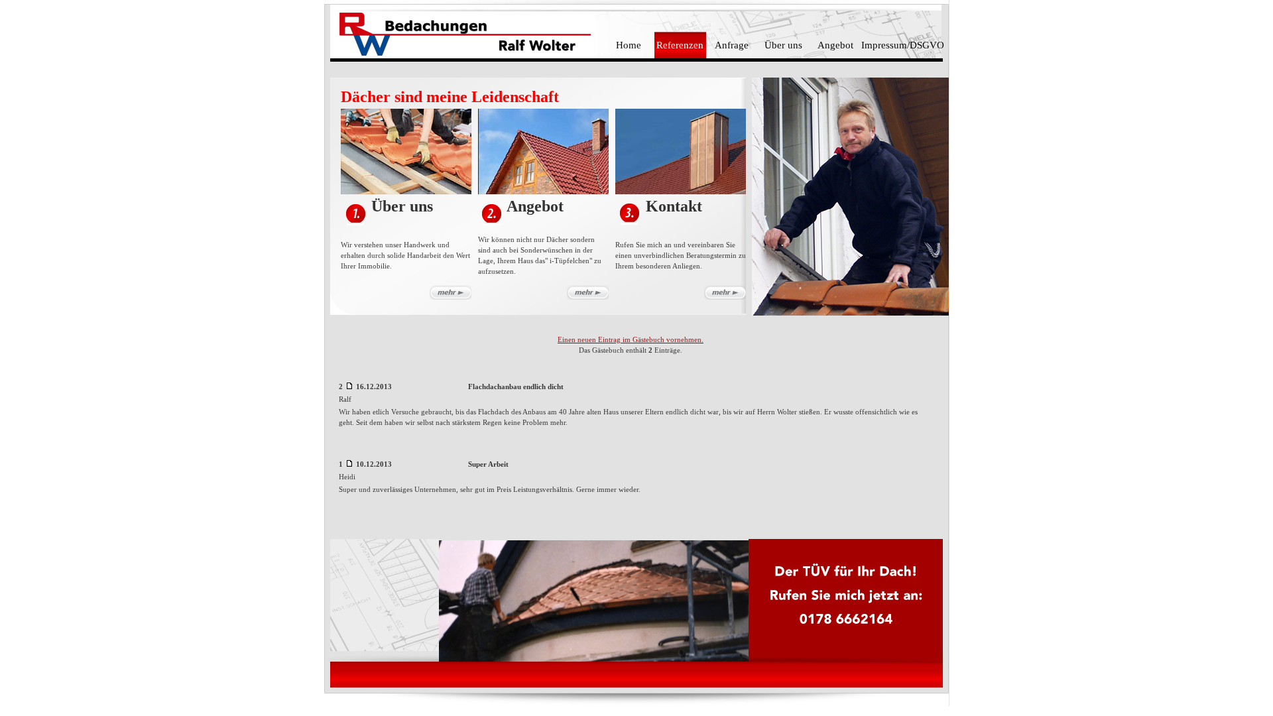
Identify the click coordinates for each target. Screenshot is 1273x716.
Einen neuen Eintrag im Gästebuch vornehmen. (630, 339)
